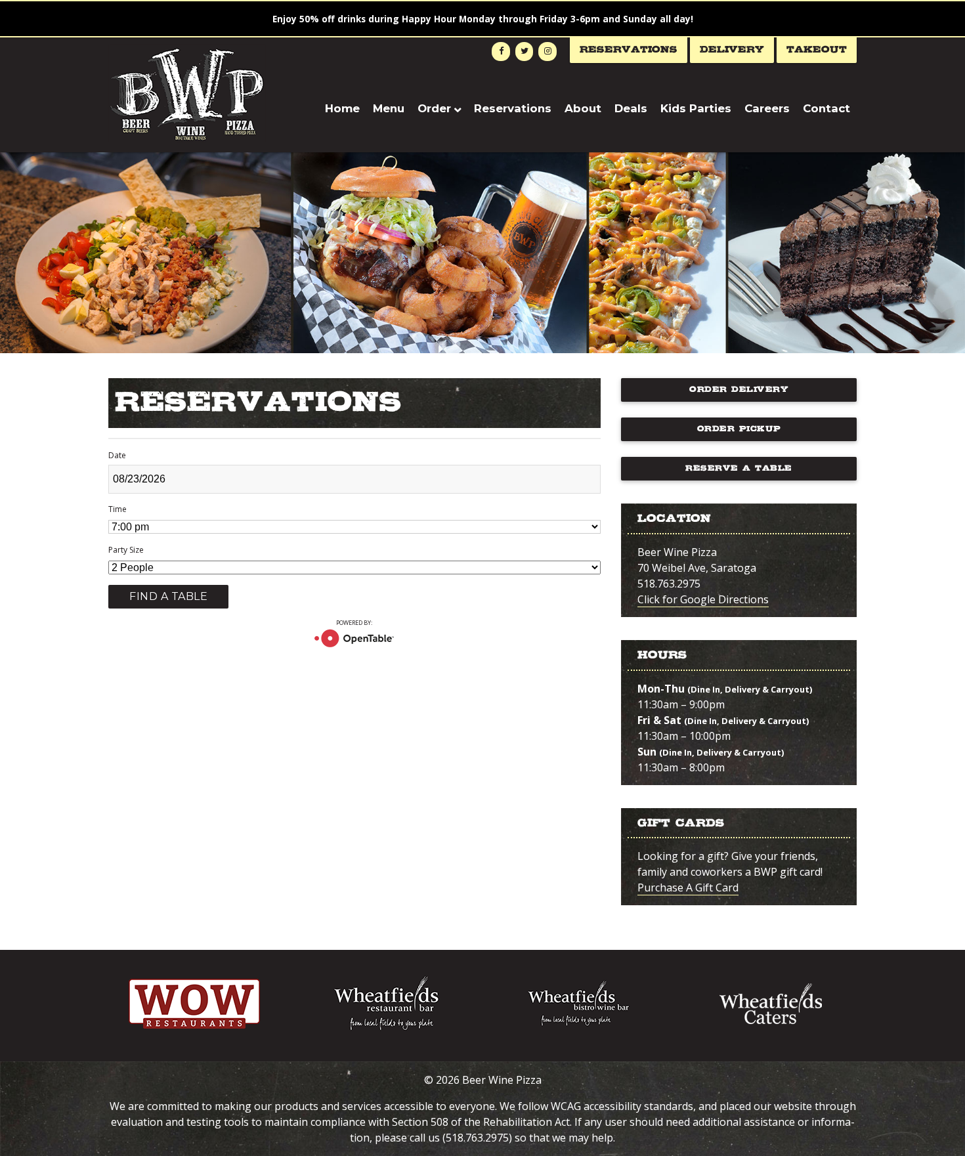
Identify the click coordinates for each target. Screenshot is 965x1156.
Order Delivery (738, 389)
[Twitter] (524, 51)
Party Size (126, 549)
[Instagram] (547, 51)
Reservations (628, 49)
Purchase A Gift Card (688, 887)
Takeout (816, 49)
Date (117, 455)
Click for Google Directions (703, 599)
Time (117, 509)
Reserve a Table (738, 468)
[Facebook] (501, 51)
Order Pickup (739, 429)
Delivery (732, 49)
